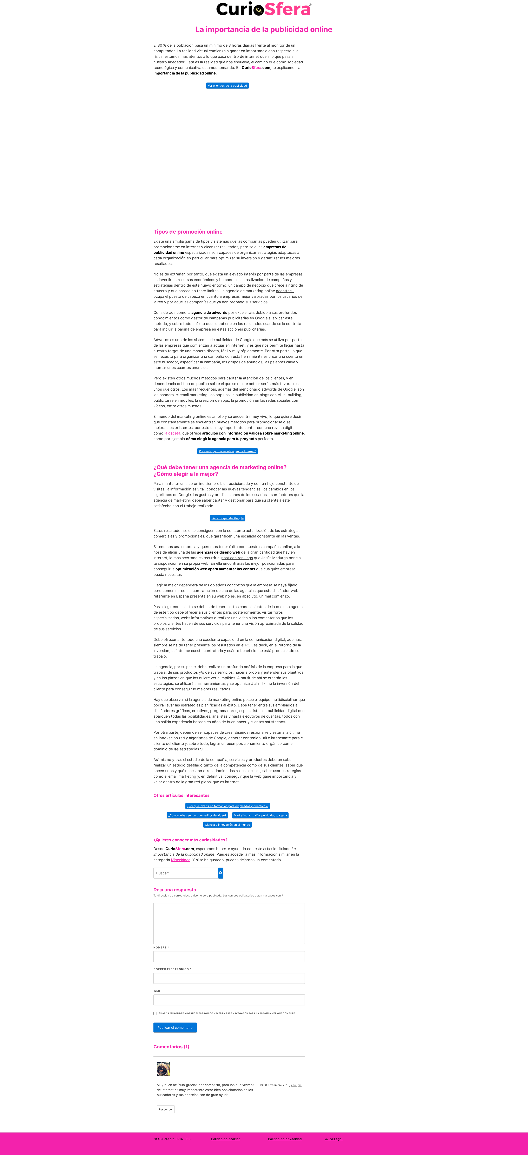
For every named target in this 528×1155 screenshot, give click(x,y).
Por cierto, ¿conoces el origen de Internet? (227, 451)
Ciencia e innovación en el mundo (227, 824)
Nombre (161, 947)
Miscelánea (180, 860)
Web (156, 990)
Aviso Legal (334, 1139)
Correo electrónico (172, 969)
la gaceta (172, 433)
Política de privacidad (285, 1139)
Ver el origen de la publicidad (227, 85)
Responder (166, 1109)
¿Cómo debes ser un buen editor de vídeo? (197, 815)
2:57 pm (296, 1085)
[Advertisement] (229, 157)
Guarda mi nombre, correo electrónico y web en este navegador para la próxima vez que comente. (227, 1013)
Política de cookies (225, 1139)
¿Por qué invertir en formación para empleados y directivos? (227, 806)
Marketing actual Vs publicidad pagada (260, 815)
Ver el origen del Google (228, 518)
